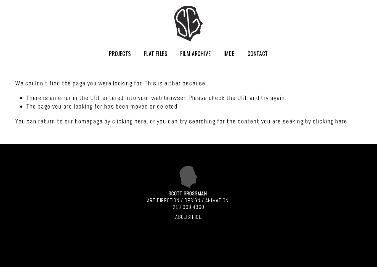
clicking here (129, 121)
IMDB (229, 53)
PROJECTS (120, 53)
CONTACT (258, 53)
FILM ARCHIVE (195, 53)
